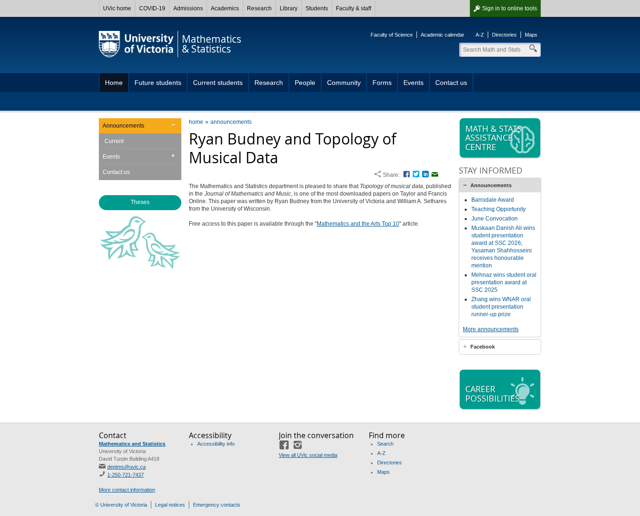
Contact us (451, 82)
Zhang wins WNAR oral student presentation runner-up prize (501, 307)
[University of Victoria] (136, 44)
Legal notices (170, 505)
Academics (225, 8)
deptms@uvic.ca (126, 467)
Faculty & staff (353, 8)
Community (344, 82)
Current (114, 141)
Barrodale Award (492, 200)
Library (289, 8)
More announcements (491, 329)
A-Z (480, 35)
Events (413, 82)
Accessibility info (216, 444)
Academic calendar (442, 35)
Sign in (509, 8)
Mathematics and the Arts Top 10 (358, 223)
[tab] (500, 185)
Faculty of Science (392, 35)
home (196, 122)
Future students (157, 82)
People (305, 82)
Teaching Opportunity (498, 209)
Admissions (188, 8)
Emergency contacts (216, 505)
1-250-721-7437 (125, 475)
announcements (231, 122)
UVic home (117, 8)
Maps (531, 35)
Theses (140, 202)
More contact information (127, 490)
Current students (218, 82)
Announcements (123, 125)
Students (316, 8)
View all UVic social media (308, 455)
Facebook (482, 346)
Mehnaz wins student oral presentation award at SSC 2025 (503, 282)
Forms (382, 82)
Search (385, 444)
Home (114, 82)
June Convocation (494, 218)
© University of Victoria (121, 505)
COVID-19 (152, 8)
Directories (504, 35)
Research (259, 8)
